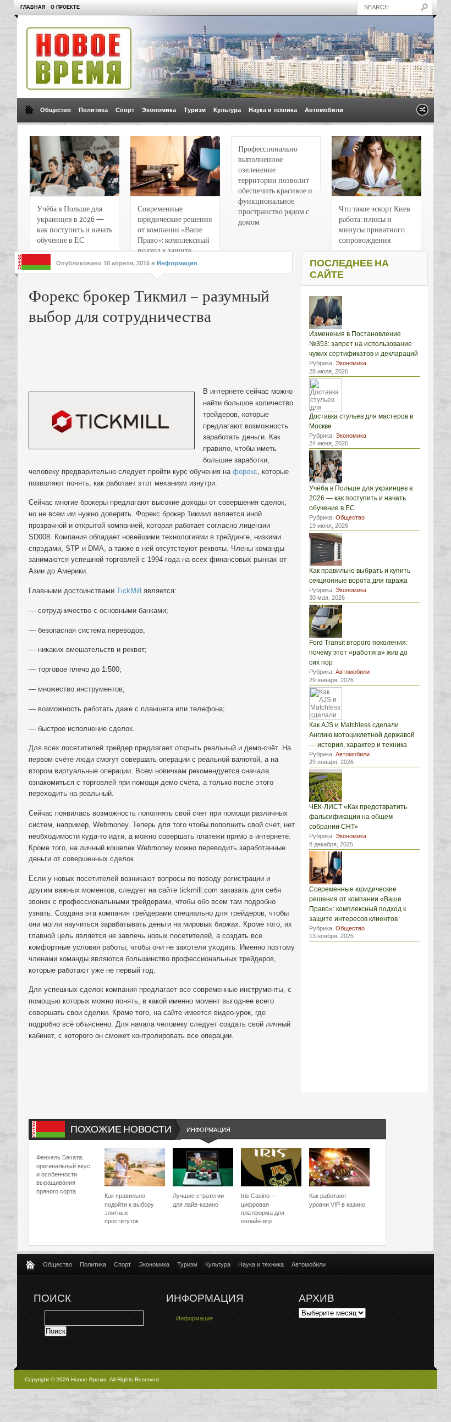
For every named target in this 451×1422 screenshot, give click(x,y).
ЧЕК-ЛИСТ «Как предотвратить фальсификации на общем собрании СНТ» (358, 816)
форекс (245, 471)
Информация (177, 263)
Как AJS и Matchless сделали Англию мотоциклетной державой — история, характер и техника (362, 735)
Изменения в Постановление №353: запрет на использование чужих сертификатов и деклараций (363, 344)
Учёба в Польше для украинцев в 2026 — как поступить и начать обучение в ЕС (74, 223)
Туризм (195, 110)
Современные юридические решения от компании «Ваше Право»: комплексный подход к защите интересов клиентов (175, 227)
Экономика (159, 110)
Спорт (125, 110)
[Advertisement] (195, 353)
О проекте (65, 7)
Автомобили (324, 110)
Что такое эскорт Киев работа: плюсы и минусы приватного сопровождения (374, 223)
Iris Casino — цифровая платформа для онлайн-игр (262, 1208)
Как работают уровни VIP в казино (337, 1199)
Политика (93, 110)
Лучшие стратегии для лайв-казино (198, 1199)
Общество (55, 110)
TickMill (129, 591)
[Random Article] (422, 113)
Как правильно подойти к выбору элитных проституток (129, 1208)
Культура (227, 110)
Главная (32, 7)
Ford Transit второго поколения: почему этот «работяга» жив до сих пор (358, 652)
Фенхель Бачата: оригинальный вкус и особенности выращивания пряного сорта (63, 1174)
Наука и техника (273, 110)
